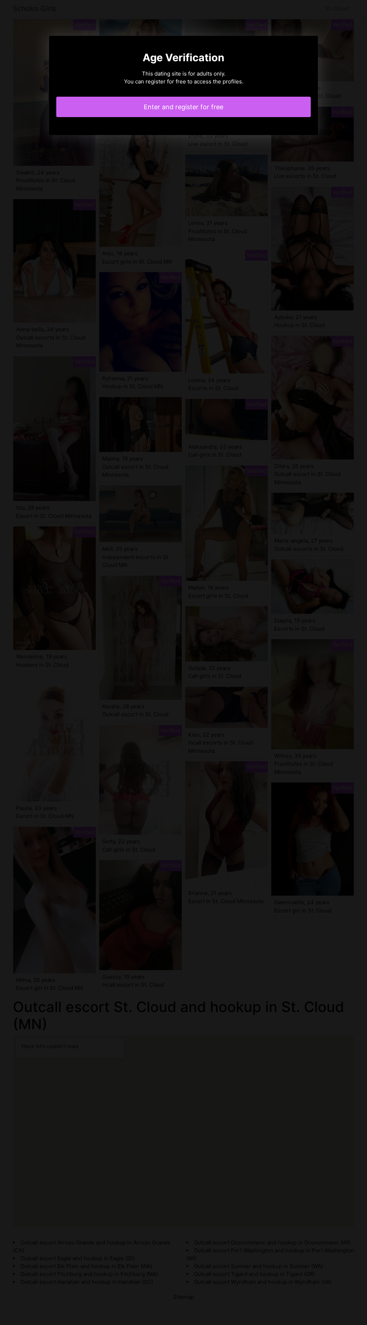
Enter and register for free (183, 107)
